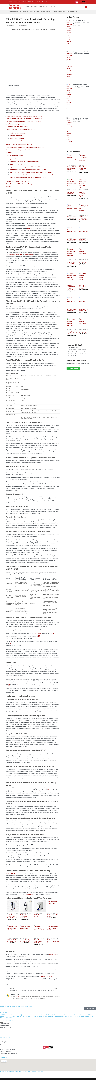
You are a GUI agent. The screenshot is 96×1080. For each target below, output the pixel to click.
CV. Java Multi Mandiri (11, 874)
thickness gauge (34, 11)
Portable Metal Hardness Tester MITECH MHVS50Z (83, 218)
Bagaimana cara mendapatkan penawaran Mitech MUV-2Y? (25, 167)
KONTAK (50, 6)
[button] (57, 85)
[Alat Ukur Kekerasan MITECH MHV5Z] (72, 232)
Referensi (8, 186)
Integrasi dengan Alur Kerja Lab (18, 138)
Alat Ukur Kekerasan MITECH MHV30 (72, 310)
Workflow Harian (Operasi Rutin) (18, 133)
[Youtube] (2, 1033)
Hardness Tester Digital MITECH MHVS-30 (25, 940)
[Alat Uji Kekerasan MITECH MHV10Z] (72, 209)
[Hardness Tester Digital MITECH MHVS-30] (26, 931)
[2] (39, 636)
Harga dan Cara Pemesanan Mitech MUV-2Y (17, 181)
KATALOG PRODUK (34, 6)
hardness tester (13, 11)
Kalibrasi (29, 228)
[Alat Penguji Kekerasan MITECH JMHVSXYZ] (72, 323)
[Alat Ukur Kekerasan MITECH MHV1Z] (84, 253)
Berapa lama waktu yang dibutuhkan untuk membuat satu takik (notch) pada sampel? (31, 175)
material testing (29, 254)
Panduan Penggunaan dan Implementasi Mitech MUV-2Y (20, 129)
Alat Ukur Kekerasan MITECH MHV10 (83, 331)
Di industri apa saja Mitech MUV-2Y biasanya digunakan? (24, 161)
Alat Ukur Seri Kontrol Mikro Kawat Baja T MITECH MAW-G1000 (82, 193)
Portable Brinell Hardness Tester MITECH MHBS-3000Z (12, 916)
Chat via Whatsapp (73, 368)
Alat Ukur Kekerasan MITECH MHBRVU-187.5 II (53, 941)
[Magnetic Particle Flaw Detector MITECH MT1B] (72, 183)
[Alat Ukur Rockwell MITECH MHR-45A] (13, 931)
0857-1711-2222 (17, 1)
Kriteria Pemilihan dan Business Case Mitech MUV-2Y (20, 144)
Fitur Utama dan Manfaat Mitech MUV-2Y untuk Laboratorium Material (24, 121)
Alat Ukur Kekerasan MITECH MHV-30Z (39, 915)
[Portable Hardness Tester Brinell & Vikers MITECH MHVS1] (72, 253)
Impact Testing (37, 633)
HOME (27, 6)
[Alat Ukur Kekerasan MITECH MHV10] (84, 323)
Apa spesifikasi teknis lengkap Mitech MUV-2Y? (22, 159)
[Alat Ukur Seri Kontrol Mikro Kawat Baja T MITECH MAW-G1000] (84, 183)
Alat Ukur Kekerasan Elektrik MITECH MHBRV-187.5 (25, 916)
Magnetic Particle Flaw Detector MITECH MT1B (71, 192)
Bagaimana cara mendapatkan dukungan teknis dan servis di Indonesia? (28, 177)
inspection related (72, 11)
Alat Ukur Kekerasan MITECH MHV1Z (83, 261)
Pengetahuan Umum (10, 16)
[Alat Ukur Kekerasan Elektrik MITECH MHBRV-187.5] (26, 906)
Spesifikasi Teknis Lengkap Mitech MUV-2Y (17, 124)
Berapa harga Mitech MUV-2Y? (18, 164)
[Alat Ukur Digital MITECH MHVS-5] (53, 906)
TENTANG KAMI (43, 6)
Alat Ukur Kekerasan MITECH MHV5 (83, 310)
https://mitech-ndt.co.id (47, 976)
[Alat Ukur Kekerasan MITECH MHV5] (84, 302)
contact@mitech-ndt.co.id (41, 1)
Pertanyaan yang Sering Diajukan (14, 155)
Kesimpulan (9, 152)
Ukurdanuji (17, 996)
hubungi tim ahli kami (30, 894)
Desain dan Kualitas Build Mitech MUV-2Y (17, 126)
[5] (10, 643)
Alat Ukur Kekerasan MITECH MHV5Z (72, 240)
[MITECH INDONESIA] (16, 6)
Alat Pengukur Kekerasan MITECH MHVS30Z (83, 287)
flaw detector (24, 11)
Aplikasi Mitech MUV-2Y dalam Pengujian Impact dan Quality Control (24, 116)
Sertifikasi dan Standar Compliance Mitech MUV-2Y (19, 150)
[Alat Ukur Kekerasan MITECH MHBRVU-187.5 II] (53, 931)
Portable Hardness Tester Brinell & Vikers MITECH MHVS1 (71, 263)
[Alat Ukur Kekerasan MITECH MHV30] (72, 302)
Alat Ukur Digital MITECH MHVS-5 (53, 915)
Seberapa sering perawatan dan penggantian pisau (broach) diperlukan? (28, 169)
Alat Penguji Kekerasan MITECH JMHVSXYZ (72, 332)
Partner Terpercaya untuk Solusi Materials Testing (19, 184)
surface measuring (46, 11)
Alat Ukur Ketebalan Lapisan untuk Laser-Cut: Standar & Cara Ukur (81, 22)
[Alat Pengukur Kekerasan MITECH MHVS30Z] (84, 278)
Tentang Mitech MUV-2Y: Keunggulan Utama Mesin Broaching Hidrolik (24, 118)
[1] (53, 633)
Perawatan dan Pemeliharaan (17, 141)
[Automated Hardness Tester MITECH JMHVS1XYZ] (72, 278)
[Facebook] (6, 1033)
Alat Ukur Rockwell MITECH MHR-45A (11, 940)
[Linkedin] (10, 1033)
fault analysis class (59, 11)
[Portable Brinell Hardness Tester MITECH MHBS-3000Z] (13, 906)
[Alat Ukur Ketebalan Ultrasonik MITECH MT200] (72, 159)
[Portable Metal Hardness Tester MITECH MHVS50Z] (84, 209)
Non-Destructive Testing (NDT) (14, 254)
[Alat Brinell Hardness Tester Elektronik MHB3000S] (40, 931)
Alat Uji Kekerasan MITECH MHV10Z (71, 217)
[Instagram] (14, 1033)
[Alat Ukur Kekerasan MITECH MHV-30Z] (40, 906)
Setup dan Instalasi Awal (16, 135)
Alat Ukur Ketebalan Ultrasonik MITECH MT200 (72, 168)
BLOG (54, 6)
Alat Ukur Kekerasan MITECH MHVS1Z (83, 240)
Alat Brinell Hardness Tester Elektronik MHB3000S (39, 941)
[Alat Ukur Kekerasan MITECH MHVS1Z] (84, 232)
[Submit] (86, 7)
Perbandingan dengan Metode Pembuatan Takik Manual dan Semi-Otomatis (25, 147)
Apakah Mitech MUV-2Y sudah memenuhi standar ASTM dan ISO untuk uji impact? (31, 172)
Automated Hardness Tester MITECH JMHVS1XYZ (71, 287)
